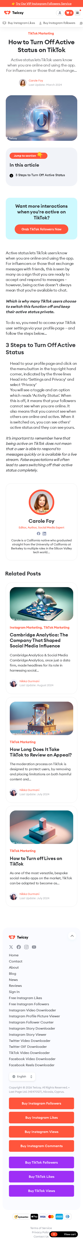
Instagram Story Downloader (32, 1028)
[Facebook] (19, 947)
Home (14, 955)
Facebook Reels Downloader (31, 1065)
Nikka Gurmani (29, 681)
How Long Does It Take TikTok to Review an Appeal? (41, 752)
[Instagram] (26, 947)
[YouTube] (34, 947)
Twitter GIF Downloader (28, 1046)
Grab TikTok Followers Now (41, 229)
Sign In (14, 992)
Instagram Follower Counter (31, 1022)
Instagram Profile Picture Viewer (34, 1016)
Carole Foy (36, 80)
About (14, 967)
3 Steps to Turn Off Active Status (40, 175)
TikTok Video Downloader (29, 1053)
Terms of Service (41, 1228)
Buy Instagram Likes (21, 23)
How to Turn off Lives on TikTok (36, 861)
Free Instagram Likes (25, 998)
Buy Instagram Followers (59, 23)
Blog (12, 973)
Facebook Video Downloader (32, 1059)
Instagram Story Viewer (27, 1034)
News (13, 980)
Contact (15, 961)
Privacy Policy (41, 1232)
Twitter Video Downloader (29, 1040)
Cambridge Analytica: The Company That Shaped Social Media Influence (39, 640)
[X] (11, 947)
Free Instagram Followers (29, 1004)
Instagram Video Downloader (32, 1010)
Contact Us (41, 1236)
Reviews (15, 985)
